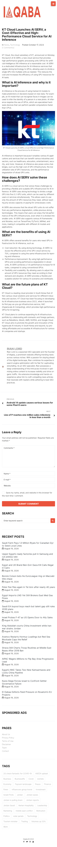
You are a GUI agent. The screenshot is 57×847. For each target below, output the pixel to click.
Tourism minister (10, 821)
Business (7, 779)
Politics (6, 816)
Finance (47, 784)
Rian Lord (14, 349)
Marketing (7, 811)
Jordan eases (32, 795)
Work (5, 827)
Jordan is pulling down (13, 800)
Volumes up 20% (38, 821)
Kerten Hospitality (26, 805)
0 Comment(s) (8, 47)
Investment (40, 789)
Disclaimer (6, 744)
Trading (24, 821)
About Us (6, 734)
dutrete (40, 779)
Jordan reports (32, 800)
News (6, 45)
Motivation (40, 811)
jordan (20, 795)
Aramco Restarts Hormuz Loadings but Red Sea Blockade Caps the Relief (26, 638)
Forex (5, 789)
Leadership (42, 805)
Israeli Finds (8, 795)
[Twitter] (27, 841)
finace (37, 784)
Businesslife (20, 779)
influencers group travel (22, 789)
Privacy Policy (8, 738)
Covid (31, 779)
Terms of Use (7, 741)
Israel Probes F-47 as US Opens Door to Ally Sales (27, 617)
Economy (7, 784)
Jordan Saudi (9, 805)
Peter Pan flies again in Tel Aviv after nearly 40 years (28, 587)
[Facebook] (24, 841)
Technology (15, 45)
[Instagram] (30, 841)
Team (4, 748)
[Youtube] (33, 841)
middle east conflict (24, 811)
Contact (5, 751)
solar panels (18, 816)
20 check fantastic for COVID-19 (17, 773)
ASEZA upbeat (41, 773)
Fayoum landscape (23, 784)
